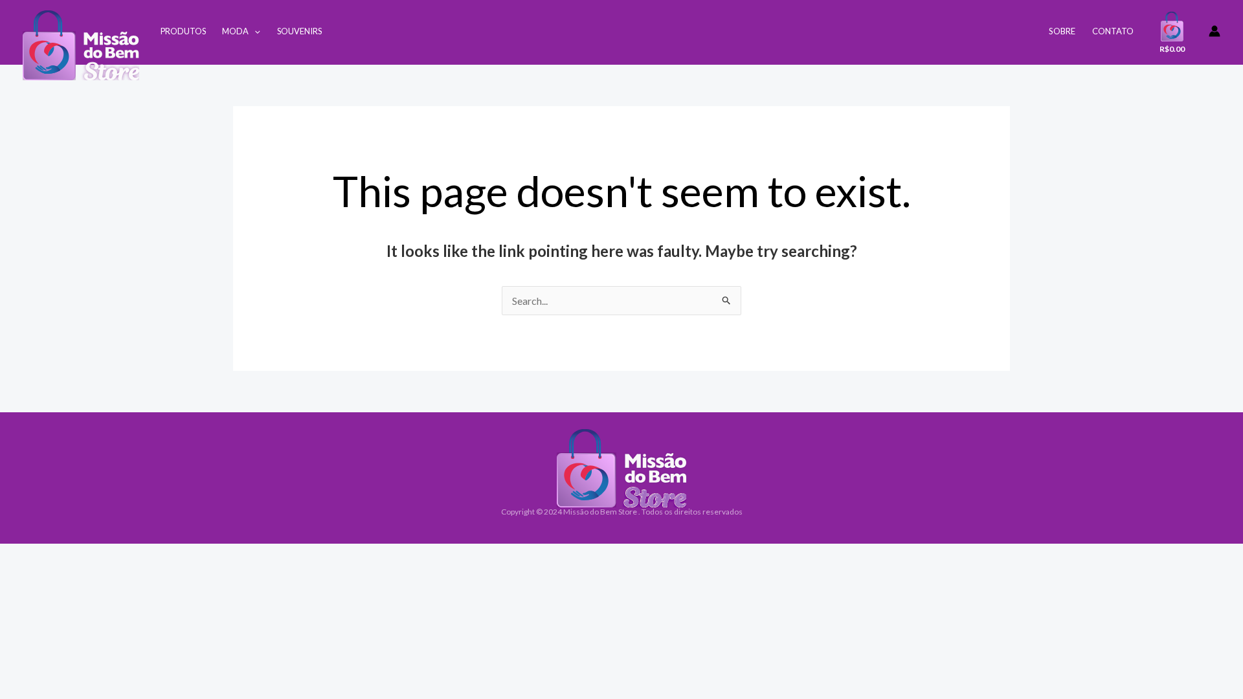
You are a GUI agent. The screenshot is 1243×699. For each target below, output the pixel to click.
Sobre (1062, 31)
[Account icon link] (1214, 31)
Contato (1113, 31)
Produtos (183, 31)
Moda (235, 31)
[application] (254, 31)
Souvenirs (299, 31)
